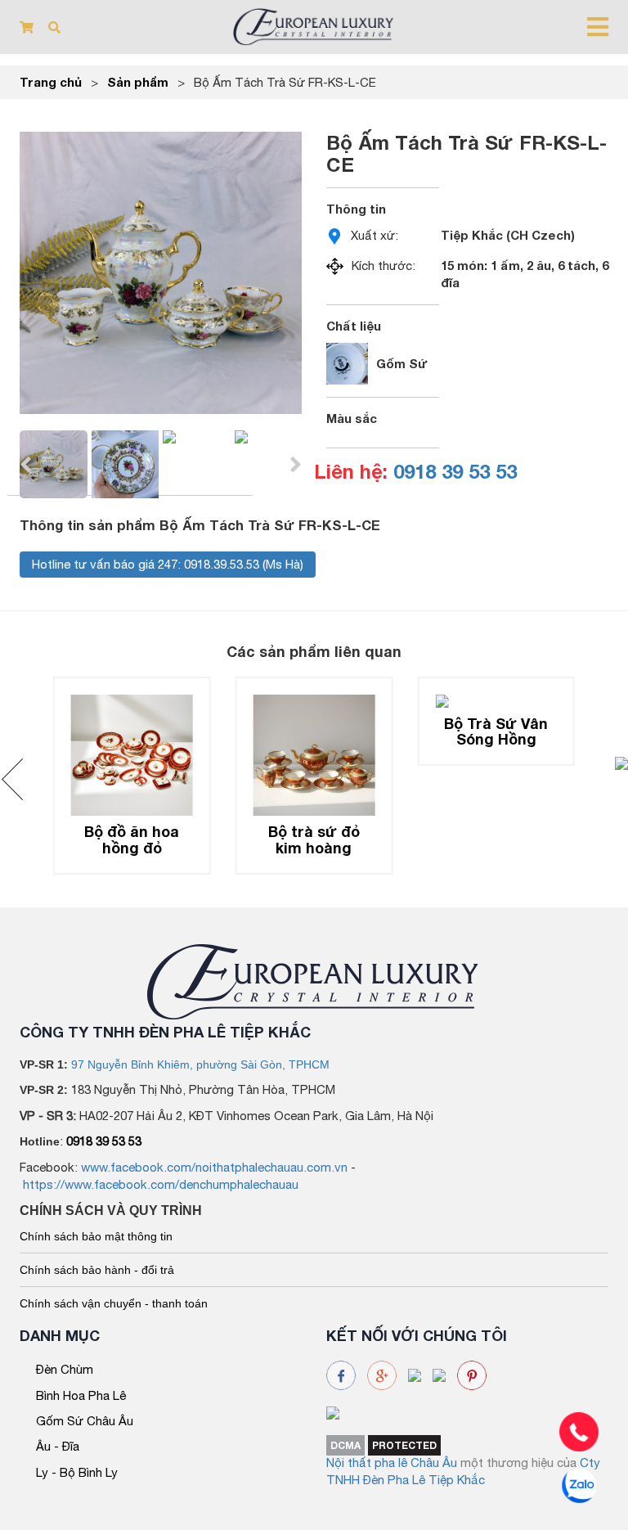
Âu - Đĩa (57, 1446)
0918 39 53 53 (455, 471)
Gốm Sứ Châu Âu (84, 1421)
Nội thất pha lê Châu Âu (391, 1462)
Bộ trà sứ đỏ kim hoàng (314, 839)
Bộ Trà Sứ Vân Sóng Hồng (496, 731)
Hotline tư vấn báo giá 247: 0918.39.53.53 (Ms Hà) (167, 564)
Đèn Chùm (64, 1369)
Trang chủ (51, 81)
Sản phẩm (137, 81)
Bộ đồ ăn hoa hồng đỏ (131, 839)
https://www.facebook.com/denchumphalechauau (160, 1184)
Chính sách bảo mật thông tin (96, 1236)
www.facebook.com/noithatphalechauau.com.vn (214, 1167)
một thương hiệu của (520, 1462)
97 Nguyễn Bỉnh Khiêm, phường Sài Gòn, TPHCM (200, 1064)
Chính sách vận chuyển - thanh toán (114, 1303)
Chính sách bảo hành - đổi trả (97, 1269)
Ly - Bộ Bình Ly (77, 1472)
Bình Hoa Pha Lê (81, 1395)
